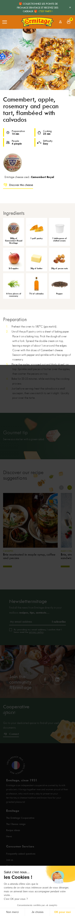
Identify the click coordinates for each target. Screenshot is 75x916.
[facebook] (45, 679)
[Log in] (60, 21)
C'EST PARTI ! (45, 11)
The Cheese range (16, 824)
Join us (9, 859)
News (9, 836)
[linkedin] (57, 679)
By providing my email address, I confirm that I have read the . (38, 630)
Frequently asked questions (20, 853)
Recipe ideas (13, 830)
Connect (14, 734)
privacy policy (36, 632)
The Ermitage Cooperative (20, 818)
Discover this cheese (21, 185)
